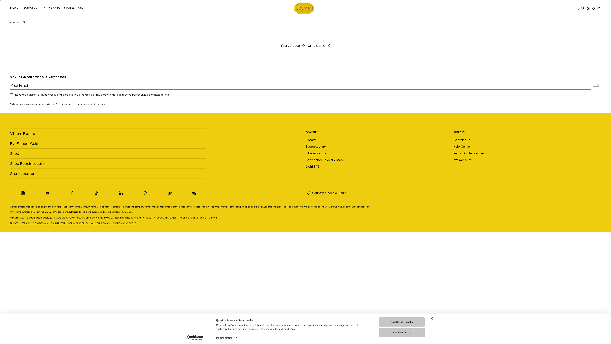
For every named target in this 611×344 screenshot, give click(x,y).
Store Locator (22, 173)
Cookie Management (124, 223)
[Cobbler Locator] (588, 8)
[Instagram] (23, 192)
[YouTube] (47, 192)
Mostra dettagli (224, 337)
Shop (81, 7)
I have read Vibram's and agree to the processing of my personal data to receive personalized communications (91, 94)
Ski (24, 22)
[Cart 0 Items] (593, 8)
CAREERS (312, 166)
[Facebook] (72, 192)
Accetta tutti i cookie (402, 322)
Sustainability (316, 146)
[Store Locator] (583, 8)
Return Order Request (469, 153)
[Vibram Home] (304, 8)
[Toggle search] (577, 8)
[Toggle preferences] (599, 8)
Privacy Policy (48, 94)
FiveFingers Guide (26, 143)
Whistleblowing (100, 223)
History (311, 140)
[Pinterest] (145, 192)
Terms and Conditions (34, 223)
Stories (69, 7)
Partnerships (51, 7)
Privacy (14, 223)
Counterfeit (58, 223)
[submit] (596, 86)
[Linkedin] (121, 192)
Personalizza (400, 332)
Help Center (462, 146)
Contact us (461, 140)
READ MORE (127, 212)
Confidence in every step (324, 160)
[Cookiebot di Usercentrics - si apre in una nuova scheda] (195, 337)
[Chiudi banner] (432, 318)
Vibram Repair (316, 153)
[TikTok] (96, 192)
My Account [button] (462, 160)
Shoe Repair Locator (28, 163)
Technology (30, 7)
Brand (14, 7)
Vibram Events (22, 133)
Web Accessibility (78, 223)
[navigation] (47, 8)
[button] (326, 193)
